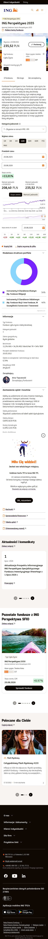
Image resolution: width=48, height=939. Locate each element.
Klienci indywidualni (13, 829)
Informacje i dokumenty (15, 822)
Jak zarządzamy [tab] (34, 78)
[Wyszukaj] (32, 10)
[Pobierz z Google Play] (25, 912)
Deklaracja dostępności (11, 932)
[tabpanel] (24, 102)
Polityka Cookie (38, 925)
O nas (6, 815)
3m (10, 141)
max (5, 145)
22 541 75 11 (24, 866)
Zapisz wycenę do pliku (26, 246)
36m (29, 141)
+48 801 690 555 (11, 866)
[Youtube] (15, 876)
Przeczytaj (24, 583)
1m (5, 141)
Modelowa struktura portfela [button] (17, 253)
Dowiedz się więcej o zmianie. (24, 489)
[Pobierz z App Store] (9, 912)
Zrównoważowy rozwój (15, 528)
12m (22, 141)
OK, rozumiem (24, 500)
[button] (24, 157)
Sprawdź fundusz (24, 688)
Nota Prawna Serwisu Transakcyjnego (16, 925)
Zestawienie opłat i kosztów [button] (16, 390)
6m (16, 141)
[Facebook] (6, 876)
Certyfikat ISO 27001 (10, 930)
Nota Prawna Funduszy (11, 923)
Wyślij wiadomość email (13, 861)
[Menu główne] (42, 10)
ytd (43, 141)
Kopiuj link (8, 246)
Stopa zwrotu (15, 194)
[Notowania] (37, 10)
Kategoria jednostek (10, 124)
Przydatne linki (11, 842)
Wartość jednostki (30, 194)
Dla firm (8, 835)
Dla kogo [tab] (20, 78)
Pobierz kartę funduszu (14, 30)
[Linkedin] (24, 876)
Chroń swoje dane (27, 930)
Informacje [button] (8, 316)
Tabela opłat (11, 522)
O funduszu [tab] (8, 78)
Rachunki (9, 509)
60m (36, 141)
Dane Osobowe (29, 927)
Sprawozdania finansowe (16, 516)
